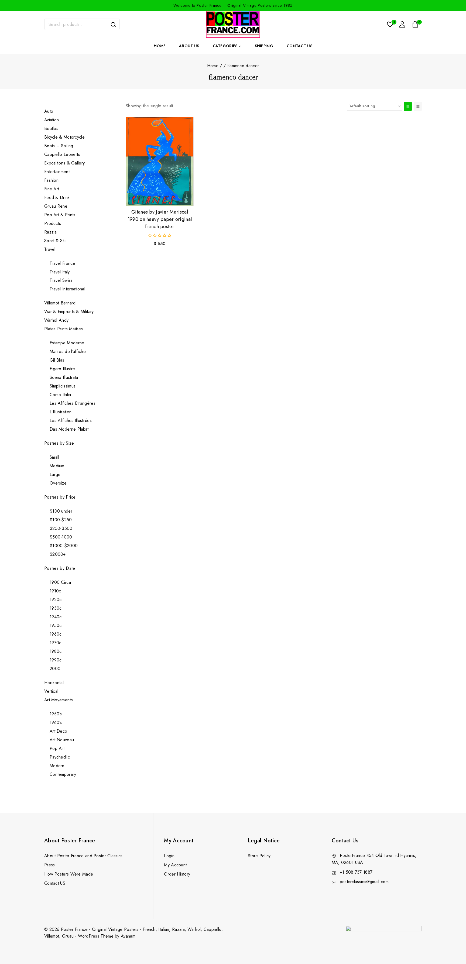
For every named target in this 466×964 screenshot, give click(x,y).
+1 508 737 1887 (356, 872)
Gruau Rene (55, 206)
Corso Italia (60, 395)
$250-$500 (61, 528)
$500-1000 (61, 537)
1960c (56, 634)
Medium (57, 466)
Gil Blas (57, 360)
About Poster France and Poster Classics (83, 856)
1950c (56, 625)
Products (52, 223)
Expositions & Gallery (64, 163)
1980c (56, 651)
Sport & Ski (55, 241)
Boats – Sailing (58, 146)
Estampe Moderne (67, 343)
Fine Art (51, 189)
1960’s (56, 722)
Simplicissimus (63, 386)
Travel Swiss (61, 280)
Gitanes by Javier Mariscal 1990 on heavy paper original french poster (160, 219)
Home (160, 46)
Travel (50, 249)
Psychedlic (60, 757)
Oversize (58, 483)
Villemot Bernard (60, 303)
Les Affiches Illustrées (71, 420)
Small (54, 457)
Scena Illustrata (64, 377)
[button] (159, 196)
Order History (177, 874)
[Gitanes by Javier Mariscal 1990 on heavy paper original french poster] (160, 161)
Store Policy (259, 856)
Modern (57, 766)
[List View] (418, 106)
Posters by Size (59, 443)
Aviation (51, 120)
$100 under (61, 511)
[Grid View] (408, 106)
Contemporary (63, 774)
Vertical (51, 691)
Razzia (50, 232)
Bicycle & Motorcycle (64, 137)
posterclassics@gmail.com (364, 882)
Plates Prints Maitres (63, 329)
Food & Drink (57, 197)
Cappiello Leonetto (62, 154)
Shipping (264, 46)
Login (169, 856)
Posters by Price (60, 497)
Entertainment (57, 172)
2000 (55, 668)
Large (55, 474)
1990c (56, 660)
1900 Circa (60, 582)
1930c (56, 608)
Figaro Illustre (62, 369)
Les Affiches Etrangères (72, 403)
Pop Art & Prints (60, 215)
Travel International (67, 289)
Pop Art (57, 748)
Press (49, 865)
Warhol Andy (56, 320)
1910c (55, 591)
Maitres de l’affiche (68, 351)
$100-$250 (61, 520)
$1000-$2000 (64, 546)
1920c (56, 599)
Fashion (51, 180)
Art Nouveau (62, 740)
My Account (175, 865)
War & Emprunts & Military (69, 311)
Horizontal (54, 683)
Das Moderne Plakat (69, 429)
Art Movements (58, 700)
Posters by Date (59, 568)
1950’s (56, 714)
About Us (189, 46)
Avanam (128, 936)
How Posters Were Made (68, 874)
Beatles (51, 128)
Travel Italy (60, 272)
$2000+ (58, 554)
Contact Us (299, 46)
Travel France (62, 263)
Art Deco (58, 731)
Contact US (54, 883)
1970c (55, 643)
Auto (48, 111)
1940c (56, 617)
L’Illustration (60, 412)
